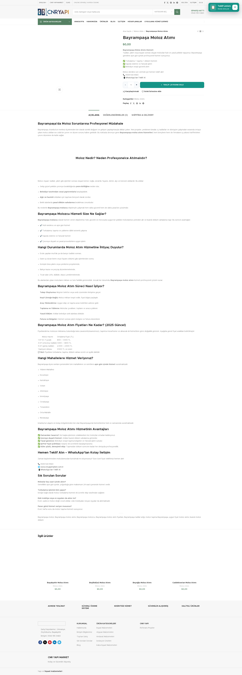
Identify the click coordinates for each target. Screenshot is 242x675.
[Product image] (58, 560)
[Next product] (203, 31)
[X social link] (167, 2)
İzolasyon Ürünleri (103, 641)
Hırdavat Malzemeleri (105, 637)
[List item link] (56, 636)
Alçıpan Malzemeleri (104, 632)
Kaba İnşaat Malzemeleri (106, 645)
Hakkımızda (81, 628)
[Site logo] (53, 12)
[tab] (93, 114)
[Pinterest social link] (171, 2)
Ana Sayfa (127, 31)
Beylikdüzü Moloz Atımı (100, 583)
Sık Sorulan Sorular (84, 641)
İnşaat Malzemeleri (104, 628)
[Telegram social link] (177, 2)
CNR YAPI (144, 624)
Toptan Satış (82, 637)
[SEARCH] (177, 12)
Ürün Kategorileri (106, 624)
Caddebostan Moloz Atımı (184, 583)
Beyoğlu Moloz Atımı (142, 583)
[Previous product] (198, 31)
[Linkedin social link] (174, 2)
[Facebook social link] (164, 2)
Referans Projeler (147, 628)
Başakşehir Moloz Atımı (57, 583)
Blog (79, 645)
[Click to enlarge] (59, 90)
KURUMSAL (82, 624)
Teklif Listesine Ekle (172, 85)
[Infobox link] (195, 12)
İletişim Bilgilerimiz (84, 632)
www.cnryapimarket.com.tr (51, 467)
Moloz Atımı (139, 31)
